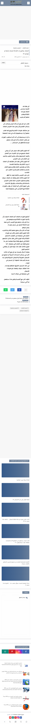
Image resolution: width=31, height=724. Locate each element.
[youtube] (10, 717)
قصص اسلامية (16, 48)
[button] (19, 289)
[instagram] (19, 651)
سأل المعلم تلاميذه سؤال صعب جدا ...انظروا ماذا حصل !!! (16, 584)
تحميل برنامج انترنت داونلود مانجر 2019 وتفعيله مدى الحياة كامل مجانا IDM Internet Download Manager (12, 681)
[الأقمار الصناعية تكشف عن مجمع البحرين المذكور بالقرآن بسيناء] (15, 552)
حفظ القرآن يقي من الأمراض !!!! (12, 205)
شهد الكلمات (25, 48)
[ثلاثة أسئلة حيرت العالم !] (15, 470)
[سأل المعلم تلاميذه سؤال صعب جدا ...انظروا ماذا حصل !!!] (15, 574)
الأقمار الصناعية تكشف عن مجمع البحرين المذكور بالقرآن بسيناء (16, 563)
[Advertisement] (15, 22)
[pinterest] (12, 651)
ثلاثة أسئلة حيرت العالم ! (13, 198)
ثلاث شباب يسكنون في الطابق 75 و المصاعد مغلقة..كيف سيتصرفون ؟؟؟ (17, 541)
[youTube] (25, 656)
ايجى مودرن (10, 714)
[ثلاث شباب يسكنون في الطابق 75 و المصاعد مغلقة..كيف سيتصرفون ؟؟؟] (15, 531)
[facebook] (25, 651)
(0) (2, 57)
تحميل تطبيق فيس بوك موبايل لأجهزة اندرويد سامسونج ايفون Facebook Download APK (12, 665)
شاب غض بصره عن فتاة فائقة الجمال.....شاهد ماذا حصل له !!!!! (15, 520)
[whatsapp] (5, 651)
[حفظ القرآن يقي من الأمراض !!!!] (15, 490)
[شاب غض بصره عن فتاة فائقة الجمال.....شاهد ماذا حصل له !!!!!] (15, 510)
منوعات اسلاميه (23, 310)
